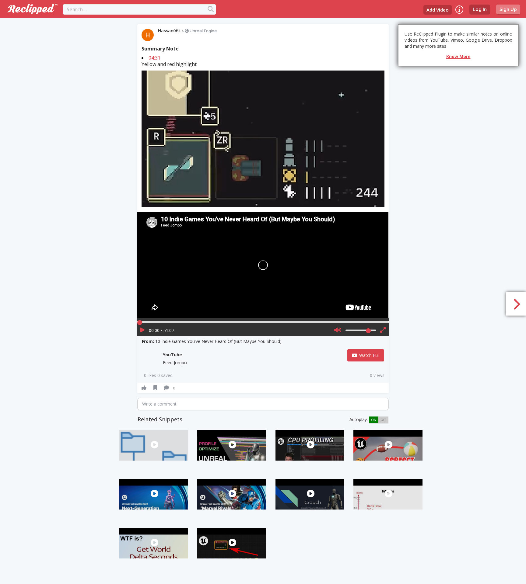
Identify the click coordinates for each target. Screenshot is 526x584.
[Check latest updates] (459, 9)
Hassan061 (169, 30)
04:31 (154, 57)
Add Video (437, 10)
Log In (480, 9)
